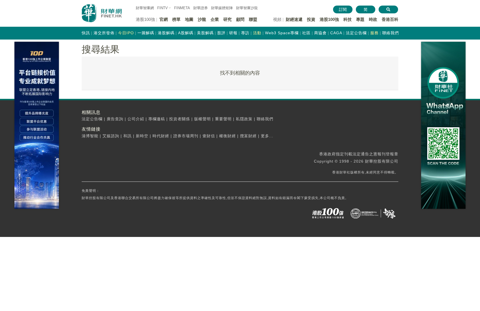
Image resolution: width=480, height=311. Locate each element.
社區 (306, 33)
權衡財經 (227, 136)
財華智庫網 (145, 8)
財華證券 (200, 8)
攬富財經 (248, 136)
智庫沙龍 (247, 8)
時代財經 (160, 136)
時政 (373, 19)
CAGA (336, 33)
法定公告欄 (356, 33)
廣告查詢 (115, 119)
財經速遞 (294, 19)
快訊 (86, 33)
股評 (221, 33)
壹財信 (208, 136)
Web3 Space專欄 (282, 33)
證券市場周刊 (185, 136)
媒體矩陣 (222, 8)
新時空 (142, 136)
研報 (233, 33)
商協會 (320, 33)
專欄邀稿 (156, 119)
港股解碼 (166, 33)
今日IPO (126, 33)
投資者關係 (179, 119)
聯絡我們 (390, 33)
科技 (347, 19)
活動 (257, 33)
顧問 (240, 19)
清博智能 (90, 136)
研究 (227, 19)
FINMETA (182, 8)
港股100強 (329, 19)
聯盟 (253, 19)
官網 (163, 19)
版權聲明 (202, 119)
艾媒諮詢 (110, 136)
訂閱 (343, 9)
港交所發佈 (104, 33)
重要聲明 (223, 119)
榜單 (176, 19)
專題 (360, 19)
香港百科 (390, 19)
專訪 (245, 33)
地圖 (189, 19)
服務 (374, 33)
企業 (215, 19)
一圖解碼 (146, 33)
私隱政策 (244, 119)
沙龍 (202, 19)
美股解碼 (205, 33)
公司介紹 (136, 119)
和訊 (127, 136)
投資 (311, 19)
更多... (267, 136)
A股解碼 (185, 33)
